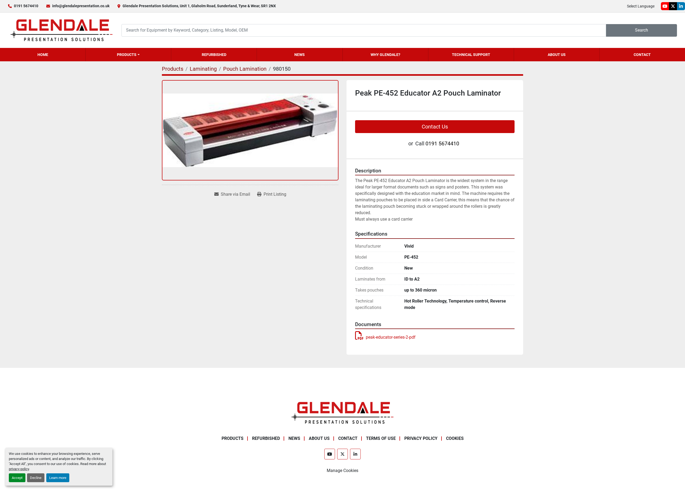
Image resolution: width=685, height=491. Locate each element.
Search (641, 30)
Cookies (455, 438)
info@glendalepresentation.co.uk (80, 6)
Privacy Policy (420, 438)
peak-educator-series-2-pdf (391, 337)
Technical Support (471, 54)
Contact (642, 54)
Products (126, 54)
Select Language (640, 6)
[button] (128, 54)
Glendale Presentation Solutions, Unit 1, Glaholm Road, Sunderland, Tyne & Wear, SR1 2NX (199, 6)
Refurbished (214, 54)
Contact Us (435, 126)
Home (42, 54)
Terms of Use (381, 438)
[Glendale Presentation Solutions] (342, 412)
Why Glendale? (385, 54)
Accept (17, 478)
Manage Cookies (342, 470)
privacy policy (19, 469)
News (299, 54)
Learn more (57, 478)
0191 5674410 (26, 6)
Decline (35, 478)
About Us (557, 54)
